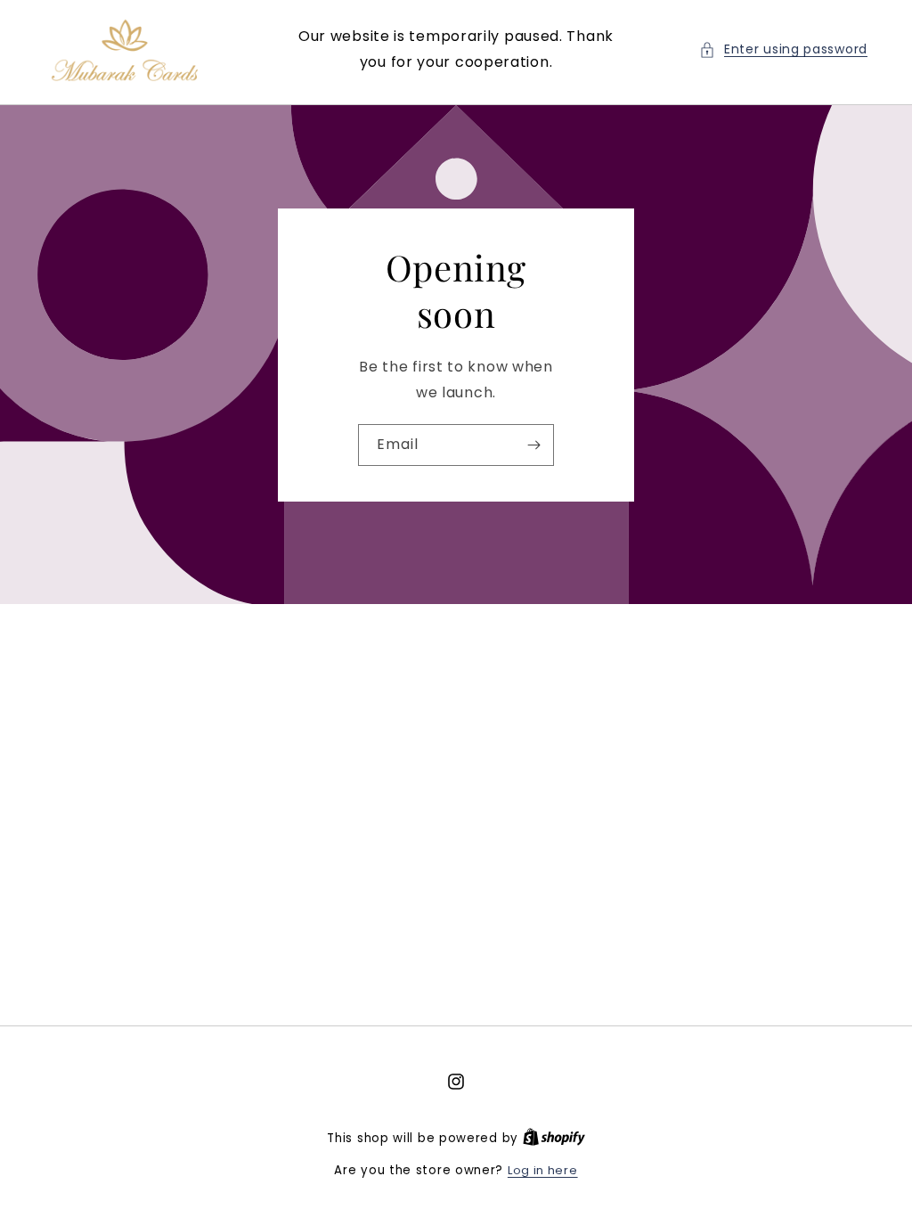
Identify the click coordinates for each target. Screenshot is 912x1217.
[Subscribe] (533, 444)
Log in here (543, 1170)
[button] (783, 49)
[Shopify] (554, 1138)
